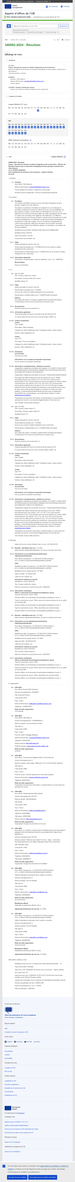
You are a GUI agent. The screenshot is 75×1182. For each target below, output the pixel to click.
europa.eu (21, 1113)
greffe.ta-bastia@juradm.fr (37, 810)
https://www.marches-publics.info (37, 746)
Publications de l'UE (11, 1095)
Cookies (7, 1054)
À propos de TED (10, 1068)
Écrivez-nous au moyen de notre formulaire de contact (21, 1129)
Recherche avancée (19, 32)
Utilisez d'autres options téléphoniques (16, 1125)
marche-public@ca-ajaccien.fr (38, 777)
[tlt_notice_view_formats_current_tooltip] (65, 157)
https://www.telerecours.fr (34, 819)
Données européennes (12, 1084)
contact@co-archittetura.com (38, 892)
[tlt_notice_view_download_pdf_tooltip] (9, 127)
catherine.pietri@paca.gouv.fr (38, 853)
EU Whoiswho (9, 1091)
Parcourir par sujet (51, 32)
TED (6, 40)
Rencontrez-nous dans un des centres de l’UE (19, 1132)
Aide (6, 1028)
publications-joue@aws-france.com (40, 703)
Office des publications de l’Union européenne (20, 1015)
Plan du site (8, 1071)
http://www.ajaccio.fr (32, 743)
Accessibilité (8, 1058)
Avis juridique (9, 1051)
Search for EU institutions (12, 1142)
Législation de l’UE (10, 1081)
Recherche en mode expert (35, 32)
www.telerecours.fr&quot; (23, 395)
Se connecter (53, 6)
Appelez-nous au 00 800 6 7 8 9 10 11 (16, 1122)
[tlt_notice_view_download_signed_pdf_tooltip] (38, 110)
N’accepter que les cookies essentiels (43, 1177)
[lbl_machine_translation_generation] (30, 140)
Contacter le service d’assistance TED (16, 1032)
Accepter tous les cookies (17, 1177)
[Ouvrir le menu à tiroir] (7, 53)
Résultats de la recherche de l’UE (15, 1088)
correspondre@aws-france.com (34, 81)
